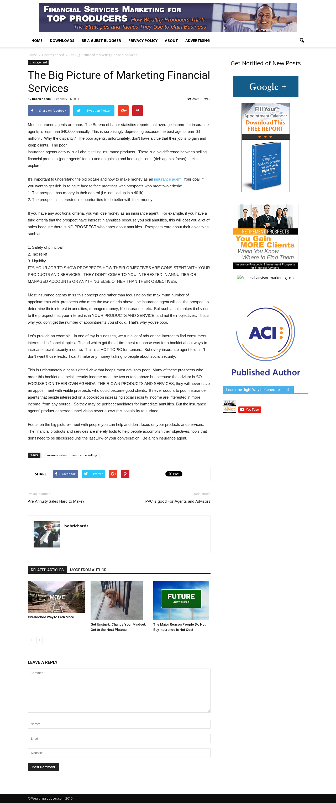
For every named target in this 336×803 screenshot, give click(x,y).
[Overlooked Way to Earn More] (56, 597)
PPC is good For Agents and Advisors (178, 501)
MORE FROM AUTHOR (88, 570)
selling (96, 152)
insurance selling (84, 455)
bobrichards (41, 99)
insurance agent (167, 179)
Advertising (197, 40)
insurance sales (55, 455)
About (171, 40)
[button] (302, 40)
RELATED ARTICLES (47, 570)
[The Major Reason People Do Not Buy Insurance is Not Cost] (182, 600)
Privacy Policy (143, 40)
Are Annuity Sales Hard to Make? (56, 501)
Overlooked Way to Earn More (51, 617)
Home (37, 40)
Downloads (62, 40)
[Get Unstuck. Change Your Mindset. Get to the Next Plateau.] (119, 600)
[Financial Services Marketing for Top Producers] (168, 17)
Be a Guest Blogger (101, 40)
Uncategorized (38, 62)
